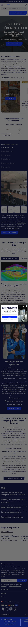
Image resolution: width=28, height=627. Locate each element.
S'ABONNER (9, 317)
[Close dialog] (26, 306)
